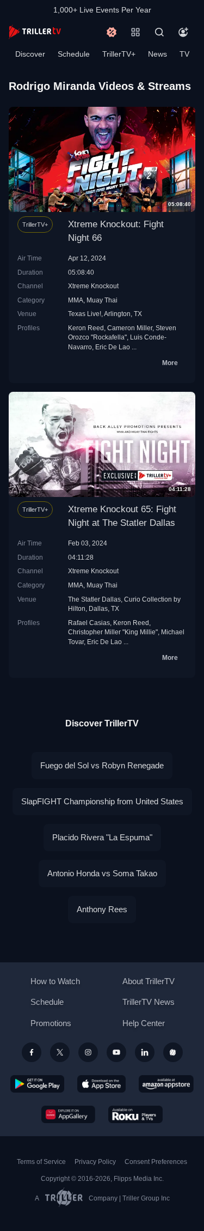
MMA (75, 300)
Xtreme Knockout (93, 285)
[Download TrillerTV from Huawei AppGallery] (68, 1114)
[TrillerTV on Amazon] (166, 1084)
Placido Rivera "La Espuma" (102, 837)
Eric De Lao (112, 346)
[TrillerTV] (35, 32)
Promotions (50, 1023)
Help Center (143, 1023)
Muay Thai (102, 300)
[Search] (159, 32)
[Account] (183, 32)
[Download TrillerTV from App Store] (101, 1084)
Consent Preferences (156, 1162)
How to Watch (55, 981)
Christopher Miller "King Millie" (113, 631)
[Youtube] (116, 1052)
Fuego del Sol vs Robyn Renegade (102, 765)
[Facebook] (31, 1052)
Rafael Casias (89, 622)
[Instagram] (88, 1052)
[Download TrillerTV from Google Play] (37, 1084)
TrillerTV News (148, 1001)
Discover (30, 54)
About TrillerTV (148, 981)
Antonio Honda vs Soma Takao (102, 873)
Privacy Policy (95, 1162)
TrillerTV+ (118, 54)
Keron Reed (86, 327)
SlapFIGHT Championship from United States (102, 801)
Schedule (74, 54)
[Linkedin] (144, 1052)
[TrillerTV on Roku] (135, 1114)
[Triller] (173, 1052)
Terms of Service (41, 1162)
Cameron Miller (129, 327)
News (157, 54)
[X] (60, 1052)
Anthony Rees (102, 909)
